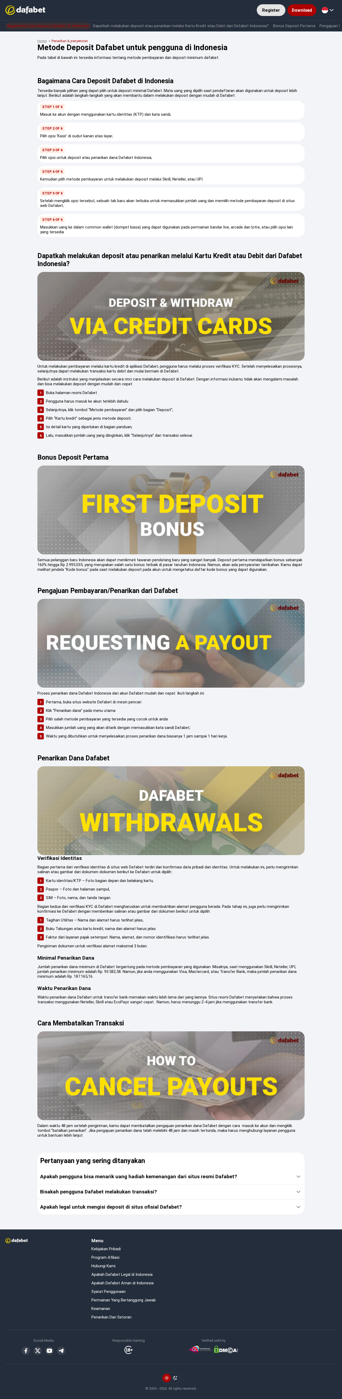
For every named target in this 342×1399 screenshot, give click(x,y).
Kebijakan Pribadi (106, 1248)
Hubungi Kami (103, 1266)
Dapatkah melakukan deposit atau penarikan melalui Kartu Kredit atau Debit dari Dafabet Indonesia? (181, 25)
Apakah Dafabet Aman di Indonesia (122, 1283)
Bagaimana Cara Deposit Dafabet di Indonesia (48, 25)
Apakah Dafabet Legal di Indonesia (122, 1274)
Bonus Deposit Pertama (294, 25)
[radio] (166, 1378)
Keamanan (100, 1308)
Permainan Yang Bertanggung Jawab (123, 1300)
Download (302, 10)
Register (271, 10)
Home (42, 41)
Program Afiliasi (105, 1257)
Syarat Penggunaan (108, 1291)
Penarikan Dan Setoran (111, 1317)
